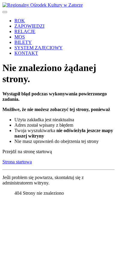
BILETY (23, 42)
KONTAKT (26, 53)
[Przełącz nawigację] (4, 12)
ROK (19, 20)
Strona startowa (17, 161)
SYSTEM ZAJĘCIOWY (38, 47)
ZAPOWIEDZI (29, 26)
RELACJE (24, 31)
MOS (19, 36)
